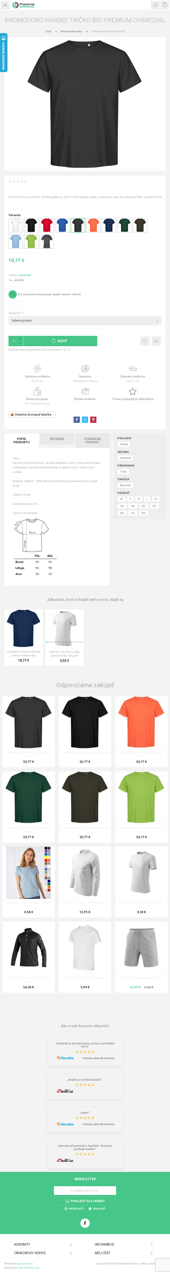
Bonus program (37, 396)
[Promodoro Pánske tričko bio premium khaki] (85, 797)
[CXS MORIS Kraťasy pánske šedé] (141, 947)
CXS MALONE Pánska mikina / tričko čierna (28, 980)
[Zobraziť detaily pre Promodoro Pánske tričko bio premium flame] (93, 231)
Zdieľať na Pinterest (93, 420)
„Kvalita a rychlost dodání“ (85, 1079)
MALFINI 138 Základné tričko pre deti (141, 903)
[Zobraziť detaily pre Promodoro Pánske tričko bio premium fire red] (47, 231)
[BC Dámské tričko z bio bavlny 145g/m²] (28, 872)
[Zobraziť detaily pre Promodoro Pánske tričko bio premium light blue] (15, 247)
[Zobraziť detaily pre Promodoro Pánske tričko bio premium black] (31, 231)
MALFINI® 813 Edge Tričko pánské (85, 978)
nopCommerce (25, 1263)
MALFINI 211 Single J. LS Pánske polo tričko (85, 905)
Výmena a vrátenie (37, 374)
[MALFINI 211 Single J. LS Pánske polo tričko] (85, 872)
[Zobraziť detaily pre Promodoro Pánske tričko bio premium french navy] (109, 231)
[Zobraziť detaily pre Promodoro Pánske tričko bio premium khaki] (140, 231)
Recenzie (57, 439)
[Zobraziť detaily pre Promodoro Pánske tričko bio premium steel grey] (47, 247)
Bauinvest (25, 275)
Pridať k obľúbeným (145, 341)
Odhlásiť (99, 1208)
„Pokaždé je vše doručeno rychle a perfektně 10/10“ (85, 1045)
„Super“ (85, 1112)
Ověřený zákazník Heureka (98, 1058)
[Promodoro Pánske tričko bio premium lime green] (141, 797)
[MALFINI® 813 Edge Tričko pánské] (85, 947)
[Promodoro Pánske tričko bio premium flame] (141, 722)
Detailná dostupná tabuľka (33, 414)
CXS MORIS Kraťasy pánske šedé (141, 978)
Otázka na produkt (92, 440)
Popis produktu (21, 440)
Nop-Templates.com (29, 1267)
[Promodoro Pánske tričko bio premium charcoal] (28, 722)
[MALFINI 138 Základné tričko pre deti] (141, 872)
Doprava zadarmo (132, 374)
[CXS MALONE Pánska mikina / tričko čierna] (28, 947)
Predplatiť (76, 1208)
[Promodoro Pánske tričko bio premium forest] (28, 797)
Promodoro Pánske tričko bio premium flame (141, 754)
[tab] (21, 440)
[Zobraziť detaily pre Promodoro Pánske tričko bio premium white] (15, 231)
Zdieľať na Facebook (77, 420)
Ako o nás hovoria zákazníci (85, 1026)
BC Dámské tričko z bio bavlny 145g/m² (28, 903)
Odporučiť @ (156, 341)
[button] (46, 642)
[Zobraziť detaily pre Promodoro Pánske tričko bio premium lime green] (31, 247)
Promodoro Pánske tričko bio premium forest (28, 830)
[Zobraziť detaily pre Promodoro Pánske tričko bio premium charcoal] (78, 231)
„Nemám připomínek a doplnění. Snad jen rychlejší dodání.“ (85, 1147)
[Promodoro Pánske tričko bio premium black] (85, 722)
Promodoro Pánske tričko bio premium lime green (141, 830)
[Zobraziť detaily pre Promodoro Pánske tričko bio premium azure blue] (62, 231)
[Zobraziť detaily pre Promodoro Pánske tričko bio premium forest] (124, 231)
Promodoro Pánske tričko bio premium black (85, 752)
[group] (64, 628)
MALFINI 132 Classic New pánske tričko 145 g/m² (64, 653)
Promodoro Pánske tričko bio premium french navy (23, 653)
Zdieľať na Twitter (85, 420)
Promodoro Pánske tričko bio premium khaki (85, 828)
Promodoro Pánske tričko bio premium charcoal (28, 754)
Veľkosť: (15, 313)
